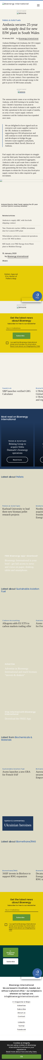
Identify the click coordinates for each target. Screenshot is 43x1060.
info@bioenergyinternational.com (21, 996)
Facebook (21, 1030)
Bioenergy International (28, 38)
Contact (21, 1016)
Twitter (21, 1026)
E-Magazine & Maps (11, 952)
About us (21, 1013)
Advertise (21, 1006)
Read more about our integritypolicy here (25, 346)
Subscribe (11, 961)
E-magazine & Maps (21, 1002)
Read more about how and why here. (21, 1052)
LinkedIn (21, 1022)
